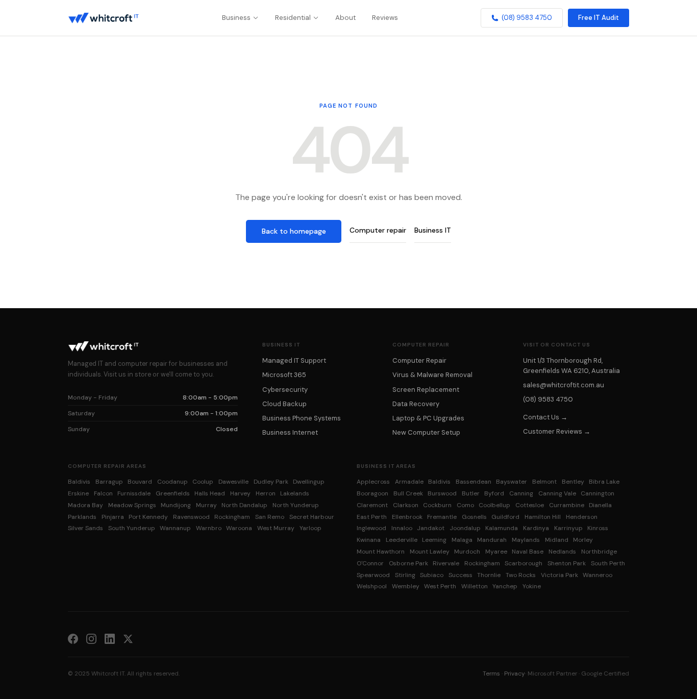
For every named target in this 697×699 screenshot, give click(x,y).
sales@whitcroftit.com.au (563, 385)
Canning (521, 493)
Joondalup (465, 528)
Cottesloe (529, 505)
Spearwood (373, 575)
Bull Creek (408, 493)
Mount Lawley (430, 551)
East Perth (372, 517)
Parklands (82, 517)
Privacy (514, 673)
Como (465, 505)
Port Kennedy (148, 517)
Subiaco (431, 575)
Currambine (566, 505)
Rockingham (232, 517)
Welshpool (372, 586)
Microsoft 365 (284, 374)
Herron (266, 493)
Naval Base (527, 551)
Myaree (496, 551)
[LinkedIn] (110, 638)
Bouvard (140, 482)
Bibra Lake (604, 482)
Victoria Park (559, 575)
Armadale (409, 482)
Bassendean (473, 482)
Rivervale (446, 563)
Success (460, 575)
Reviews (385, 17)
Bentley (573, 482)
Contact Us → (545, 417)
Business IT (432, 230)
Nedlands (562, 551)
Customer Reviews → (556, 431)
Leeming (434, 540)
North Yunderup (295, 505)
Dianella (600, 505)
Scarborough (523, 563)
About (345, 17)
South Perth (608, 563)
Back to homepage (294, 231)
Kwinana (369, 540)
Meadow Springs (132, 505)
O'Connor (370, 563)
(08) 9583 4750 (527, 17)
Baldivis (79, 482)
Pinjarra (113, 517)
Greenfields (173, 493)
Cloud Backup (284, 404)
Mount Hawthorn (381, 551)
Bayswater (511, 482)
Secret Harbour (311, 517)
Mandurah (492, 540)
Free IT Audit (598, 17)
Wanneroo (597, 575)
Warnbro (208, 528)
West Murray (275, 528)
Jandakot (430, 528)
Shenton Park (566, 563)
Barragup (109, 482)
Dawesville (233, 482)
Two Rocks (521, 575)
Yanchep (504, 586)
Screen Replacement (425, 389)
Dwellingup (309, 482)
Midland (556, 540)
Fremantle (442, 517)
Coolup (202, 482)
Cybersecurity (285, 389)
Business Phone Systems (301, 418)
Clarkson (405, 505)
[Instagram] (91, 638)
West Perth (440, 586)
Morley (583, 540)
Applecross (373, 482)
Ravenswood (191, 517)
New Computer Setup (426, 432)
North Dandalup (244, 505)
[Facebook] (73, 638)
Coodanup (172, 482)
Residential (293, 17)
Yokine (531, 586)
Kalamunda (501, 528)
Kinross (597, 528)
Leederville (401, 540)
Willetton (474, 586)
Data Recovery (415, 404)
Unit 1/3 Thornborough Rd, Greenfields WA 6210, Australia (571, 365)
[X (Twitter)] (128, 638)
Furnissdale (134, 493)
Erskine (78, 493)
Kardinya (536, 528)
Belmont (544, 482)
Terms (491, 673)
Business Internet (290, 432)
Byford (494, 493)
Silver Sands (85, 528)
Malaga (462, 540)
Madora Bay (85, 505)
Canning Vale (557, 493)
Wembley (405, 586)
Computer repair (378, 230)
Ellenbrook (407, 517)
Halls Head (209, 493)
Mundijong (176, 505)
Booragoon (372, 493)
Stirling (405, 575)
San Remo (269, 517)
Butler (471, 493)
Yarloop (310, 528)
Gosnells (474, 517)
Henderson (582, 517)
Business (236, 17)
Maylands (526, 540)
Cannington (597, 493)
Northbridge (599, 551)
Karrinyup (568, 528)
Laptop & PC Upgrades (428, 418)
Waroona (239, 528)
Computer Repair (419, 360)
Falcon (103, 493)
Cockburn (437, 505)
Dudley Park (271, 482)
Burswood (442, 493)
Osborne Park (408, 563)
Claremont (372, 505)
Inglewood (371, 528)
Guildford (505, 517)
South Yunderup (131, 528)
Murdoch (467, 551)
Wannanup (175, 528)
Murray (206, 505)
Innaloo (401, 528)
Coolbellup (494, 505)
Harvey (240, 493)
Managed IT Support (294, 360)
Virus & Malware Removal (432, 374)
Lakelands (294, 493)
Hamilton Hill (543, 517)
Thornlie (489, 575)
